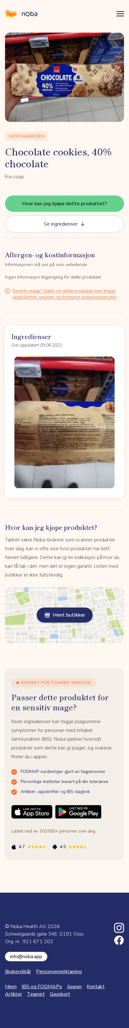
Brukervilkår (18, 971)
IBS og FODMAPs (42, 986)
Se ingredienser (61, 224)
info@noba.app (26, 956)
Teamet (36, 994)
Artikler (13, 994)
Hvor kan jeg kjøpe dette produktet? (64, 203)
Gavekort (60, 994)
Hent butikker (69, 615)
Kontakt (96, 986)
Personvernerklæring (59, 971)
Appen (74, 986)
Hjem (11, 986)
